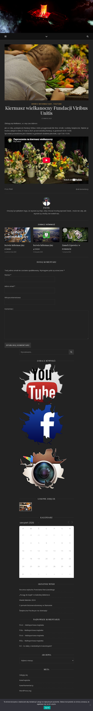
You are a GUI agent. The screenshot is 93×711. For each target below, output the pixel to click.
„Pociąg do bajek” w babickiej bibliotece (34, 595)
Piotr (11, 189)
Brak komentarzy (82, 189)
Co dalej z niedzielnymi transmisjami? (37, 646)
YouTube (57, 104)
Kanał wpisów (24, 680)
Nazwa (8, 275)
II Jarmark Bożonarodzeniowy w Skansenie (35, 605)
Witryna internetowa (13, 297)
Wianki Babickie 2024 (27, 600)
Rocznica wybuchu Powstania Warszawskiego (37, 589)
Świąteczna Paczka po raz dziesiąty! (33, 610)
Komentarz (9, 309)
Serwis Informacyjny (41, 104)
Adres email (10, 286)
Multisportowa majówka (34, 625)
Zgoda (47, 707)
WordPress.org (25, 690)
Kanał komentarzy (26, 685)
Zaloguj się (23, 675)
